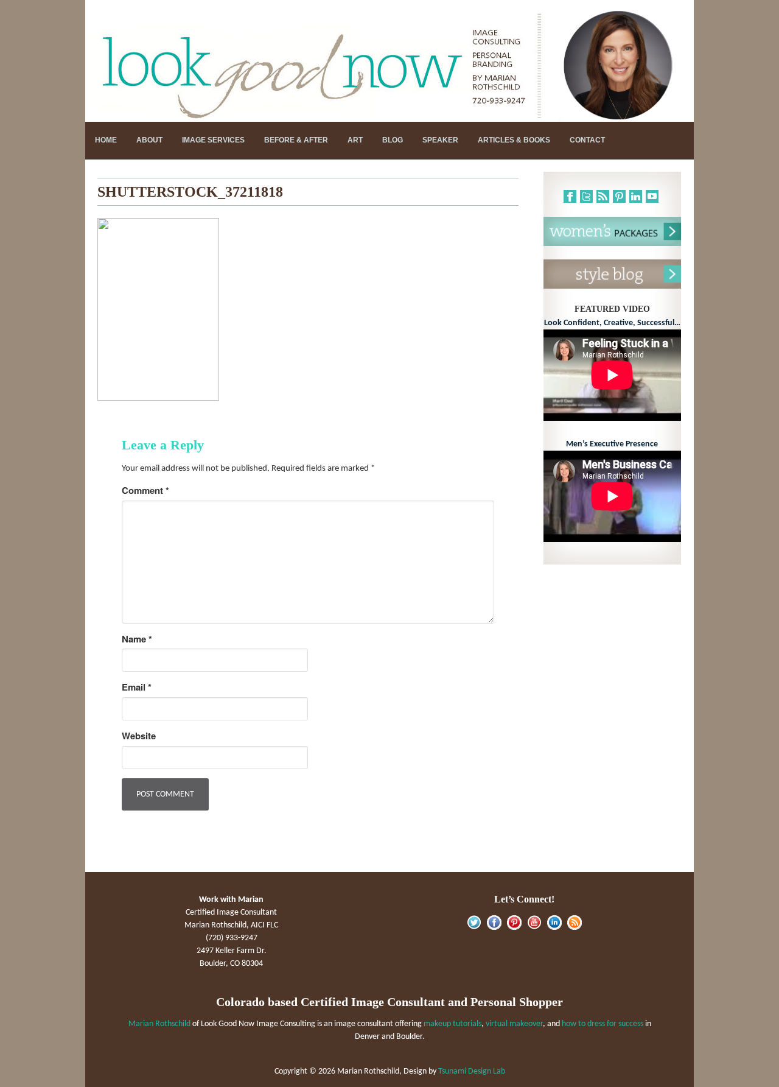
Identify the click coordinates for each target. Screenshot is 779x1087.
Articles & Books (514, 140)
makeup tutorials (452, 1024)
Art (355, 140)
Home (106, 140)
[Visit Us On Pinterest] (514, 927)
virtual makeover (514, 1024)
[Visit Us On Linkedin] (554, 927)
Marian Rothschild (159, 1024)
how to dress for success (602, 1024)
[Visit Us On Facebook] (494, 927)
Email (137, 687)
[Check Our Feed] (574, 927)
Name (137, 639)
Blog (392, 140)
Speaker (440, 140)
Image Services (213, 140)
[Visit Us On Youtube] (534, 927)
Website (139, 736)
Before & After (296, 140)
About (149, 140)
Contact (587, 140)
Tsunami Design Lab (471, 1071)
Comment (145, 490)
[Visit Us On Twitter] (474, 927)
